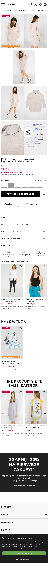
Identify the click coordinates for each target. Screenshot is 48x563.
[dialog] (24, 548)
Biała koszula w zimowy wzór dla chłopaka (10, 300)
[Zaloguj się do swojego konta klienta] (35, 4)
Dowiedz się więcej (35, 549)
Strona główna (6, 11)
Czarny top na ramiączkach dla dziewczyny (35, 300)
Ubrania (32, 11)
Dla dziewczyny (20, 11)
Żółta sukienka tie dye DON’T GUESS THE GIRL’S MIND (35, 426)
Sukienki (40, 11)
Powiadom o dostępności (21, 194)
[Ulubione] (40, 4)
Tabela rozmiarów (40, 180)
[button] (45, 4)
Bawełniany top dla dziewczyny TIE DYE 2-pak (10, 362)
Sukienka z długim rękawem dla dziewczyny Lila (11, 426)
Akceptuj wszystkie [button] (24, 553)
